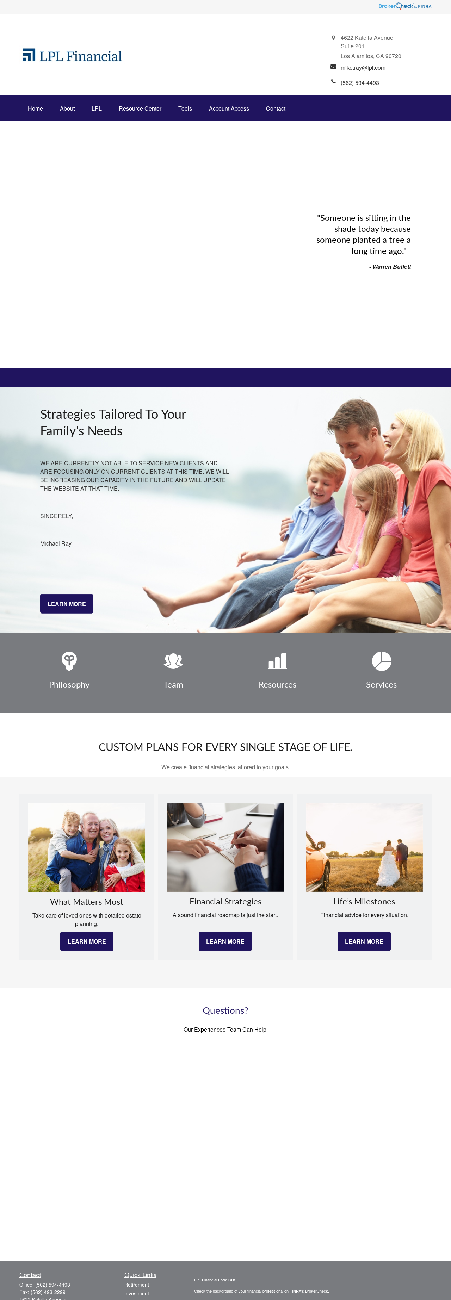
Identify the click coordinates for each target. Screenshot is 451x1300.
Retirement (136, 1284)
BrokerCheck (316, 1291)
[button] (35, 108)
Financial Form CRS (219, 1279)
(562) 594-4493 (52, 1284)
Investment (136, 1293)
